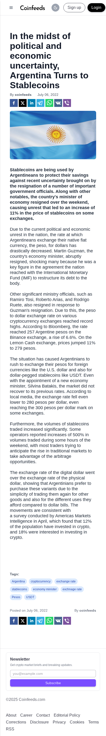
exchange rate (66, 581)
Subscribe (53, 683)
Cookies (77, 722)
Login (96, 7)
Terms (93, 722)
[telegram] (40, 103)
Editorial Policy (67, 715)
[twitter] (23, 103)
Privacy (59, 722)
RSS (10, 729)
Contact (43, 715)
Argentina (18, 581)
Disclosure (39, 722)
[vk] (58, 103)
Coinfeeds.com (32, 699)
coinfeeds (23, 95)
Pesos (16, 597)
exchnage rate (72, 589)
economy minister (45, 589)
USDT (30, 597)
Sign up (74, 7)
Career (26, 715)
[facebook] (14, 103)
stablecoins (19, 589)
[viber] (67, 103)
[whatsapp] (49, 103)
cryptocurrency (41, 581)
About (11, 715)
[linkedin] (31, 103)
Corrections (16, 722)
